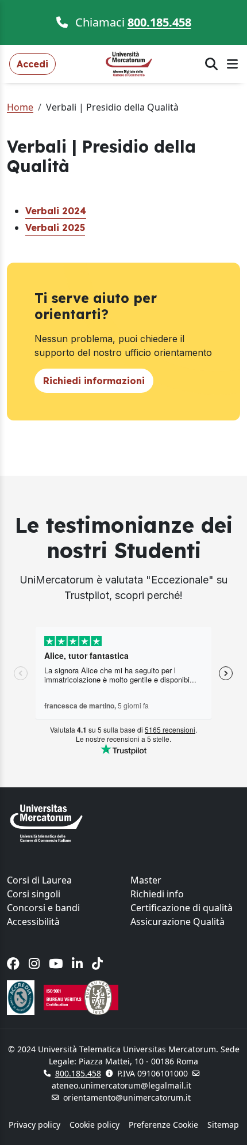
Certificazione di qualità (181, 907)
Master (145, 880)
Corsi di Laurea (39, 880)
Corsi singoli (33, 894)
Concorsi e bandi (43, 907)
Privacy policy (34, 1124)
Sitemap (223, 1124)
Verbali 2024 (55, 211)
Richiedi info (157, 894)
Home (20, 107)
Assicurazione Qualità (177, 921)
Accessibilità (33, 921)
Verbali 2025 (55, 227)
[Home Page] (130, 63)
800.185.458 (159, 22)
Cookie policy (94, 1124)
